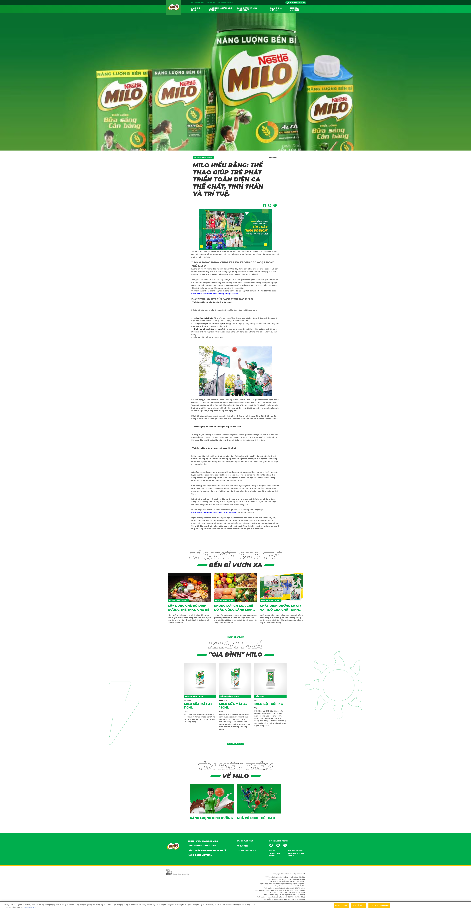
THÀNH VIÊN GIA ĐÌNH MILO (203, 841)
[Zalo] (275, 205)
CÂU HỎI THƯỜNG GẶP (225, 2)
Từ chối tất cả (359, 905)
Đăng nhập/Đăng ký (297, 2)
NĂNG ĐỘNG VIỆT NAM (276, 9)
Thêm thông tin (30, 907)
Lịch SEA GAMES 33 (294, 9)
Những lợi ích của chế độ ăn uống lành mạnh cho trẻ (234, 610)
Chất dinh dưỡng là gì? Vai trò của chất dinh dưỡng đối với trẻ (280, 610)
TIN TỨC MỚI (211, 2)
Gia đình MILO (195, 9)
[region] (235, 905)
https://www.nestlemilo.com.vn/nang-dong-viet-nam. (215, 294)
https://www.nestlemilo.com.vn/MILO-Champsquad (214, 512)
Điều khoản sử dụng (295, 851)
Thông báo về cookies (274, 854)
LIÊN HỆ (272, 851)
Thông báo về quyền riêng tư (296, 854)
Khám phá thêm (235, 637)
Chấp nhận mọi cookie (379, 905)
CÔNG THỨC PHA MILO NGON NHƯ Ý (207, 850)
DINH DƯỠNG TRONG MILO (202, 846)
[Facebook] (264, 205)
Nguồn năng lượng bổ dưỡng (220, 9)
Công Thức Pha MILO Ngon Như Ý (247, 9)
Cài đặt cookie (341, 905)
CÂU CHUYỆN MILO (197, 2)
